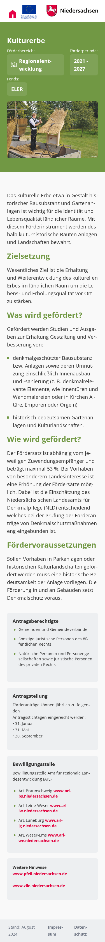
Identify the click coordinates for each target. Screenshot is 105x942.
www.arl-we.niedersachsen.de (42, 837)
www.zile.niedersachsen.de (39, 885)
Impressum (55, 930)
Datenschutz (80, 930)
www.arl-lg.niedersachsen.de (40, 823)
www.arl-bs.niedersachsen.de (44, 793)
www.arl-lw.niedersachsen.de (43, 808)
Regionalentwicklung (35, 65)
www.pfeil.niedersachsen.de (40, 873)
